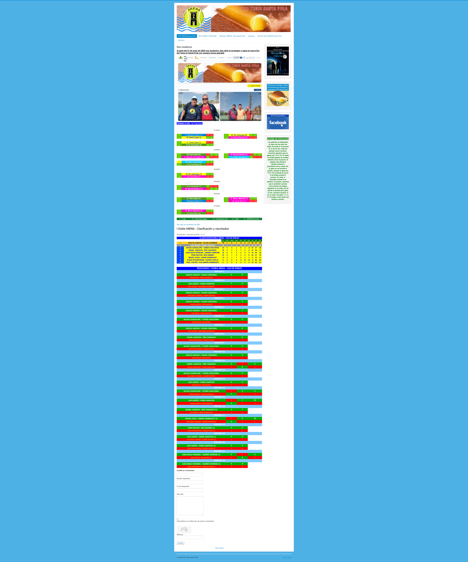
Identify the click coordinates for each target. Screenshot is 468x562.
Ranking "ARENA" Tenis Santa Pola (232, 36)
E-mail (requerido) (183, 486)
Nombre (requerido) (183, 478)
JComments (219, 548)
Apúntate (251, 36)
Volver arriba (287, 557)
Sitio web (180, 494)
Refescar (180, 534)
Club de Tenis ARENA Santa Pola (270, 36)
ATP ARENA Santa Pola (186, 36)
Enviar (180, 543)
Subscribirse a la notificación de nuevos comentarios (195, 521)
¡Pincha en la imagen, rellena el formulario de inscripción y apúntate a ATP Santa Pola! (278, 87)
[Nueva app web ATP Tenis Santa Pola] (219, 88)
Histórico (181, 40)
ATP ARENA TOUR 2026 (207, 36)
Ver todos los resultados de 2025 (188, 224)
